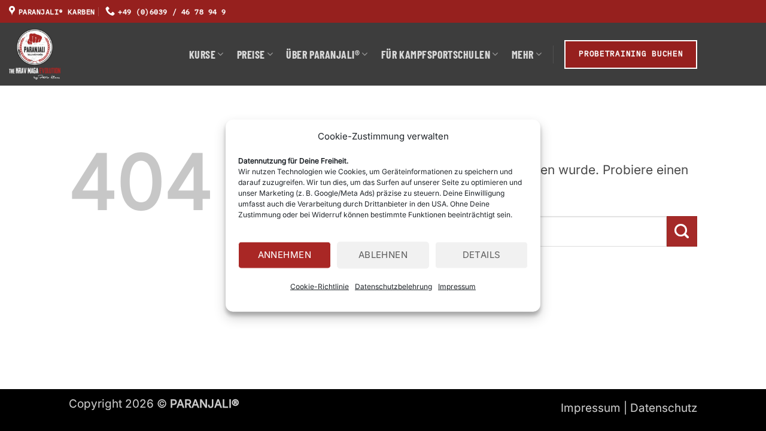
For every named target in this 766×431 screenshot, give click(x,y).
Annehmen (285, 254)
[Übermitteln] (682, 231)
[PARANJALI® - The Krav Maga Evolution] (90, 54)
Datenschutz (663, 408)
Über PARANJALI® (323, 54)
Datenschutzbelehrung (393, 285)
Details (482, 254)
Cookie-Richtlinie (319, 285)
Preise (251, 54)
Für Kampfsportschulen (435, 54)
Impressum (457, 285)
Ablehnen (383, 254)
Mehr (523, 54)
